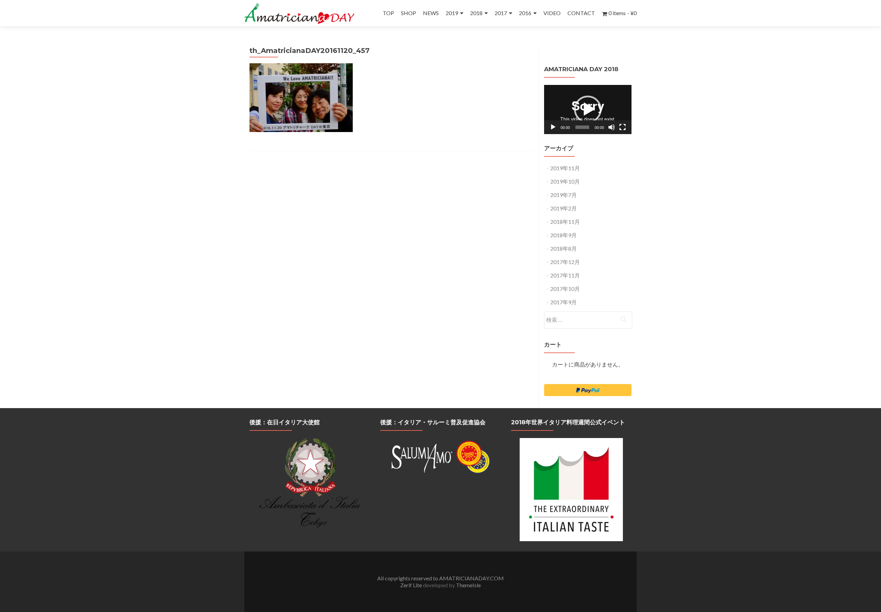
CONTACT (581, 13)
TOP (388, 13)
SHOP (408, 13)
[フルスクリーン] (622, 127)
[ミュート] (611, 127)
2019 (452, 13)
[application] (587, 109)
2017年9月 (563, 302)
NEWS (431, 13)
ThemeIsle (468, 585)
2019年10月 (565, 181)
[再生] (553, 127)
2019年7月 (563, 195)
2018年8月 (563, 248)
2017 (501, 13)
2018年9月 (563, 235)
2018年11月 (565, 221)
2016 (525, 13)
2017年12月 (565, 262)
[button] (588, 109)
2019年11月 (565, 168)
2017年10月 (565, 288)
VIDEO (552, 13)
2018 (476, 13)
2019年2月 (563, 208)
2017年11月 (565, 275)
